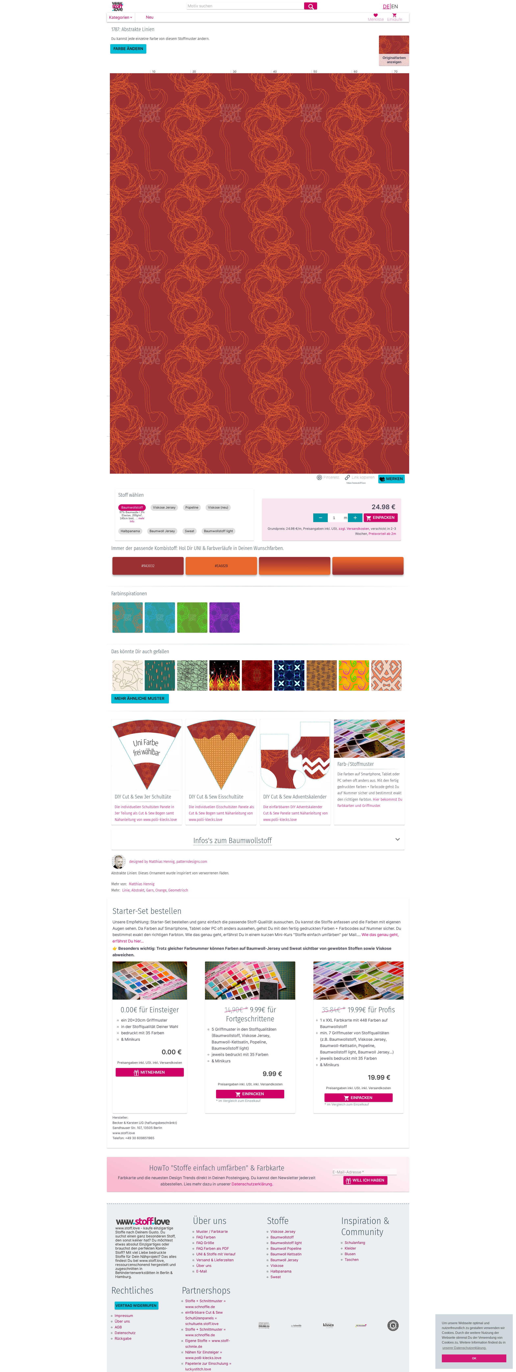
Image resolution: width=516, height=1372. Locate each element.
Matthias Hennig (141, 884)
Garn (150, 890)
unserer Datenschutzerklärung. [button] (464, 1348)
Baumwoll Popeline (285, 1248)
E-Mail (201, 1271)
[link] (117, 6)
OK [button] (474, 1358)
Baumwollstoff (282, 1237)
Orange (160, 890)
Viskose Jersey (282, 1231)
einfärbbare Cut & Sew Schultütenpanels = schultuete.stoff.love (204, 1318)
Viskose (276, 1265)
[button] (121, 17)
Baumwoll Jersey (284, 1260)
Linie (126, 890)
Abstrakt (137, 890)
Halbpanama (280, 1271)
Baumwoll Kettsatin (286, 1254)
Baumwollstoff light (286, 1243)
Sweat (275, 1277)
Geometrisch (178, 890)
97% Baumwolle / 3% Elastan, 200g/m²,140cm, (132, 517)
